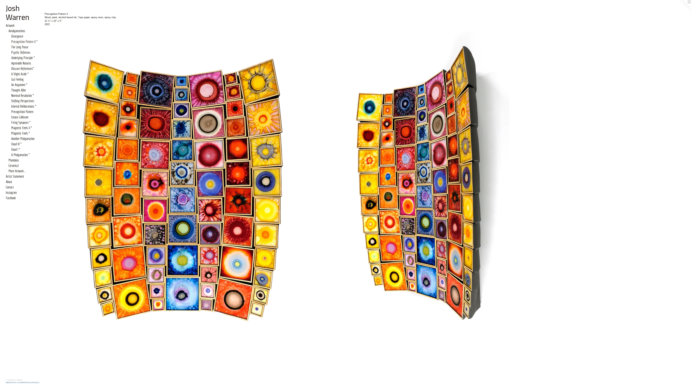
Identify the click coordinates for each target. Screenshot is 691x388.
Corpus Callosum (19, 117)
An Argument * (19, 85)
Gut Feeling (17, 79)
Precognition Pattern (22, 112)
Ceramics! (13, 165)
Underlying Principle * (23, 58)
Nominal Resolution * (22, 95)
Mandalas (13, 160)
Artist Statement (15, 176)
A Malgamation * (20, 155)
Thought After (18, 90)
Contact (10, 187)
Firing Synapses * (21, 122)
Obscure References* (22, 68)
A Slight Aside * (20, 74)
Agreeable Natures (21, 63)
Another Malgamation (23, 139)
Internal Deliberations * (23, 106)
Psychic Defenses (20, 52)
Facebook (11, 198)
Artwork (10, 25)
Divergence (17, 36)
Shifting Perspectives (22, 101)
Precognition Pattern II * (24, 42)
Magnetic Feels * (20, 133)
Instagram (11, 192)
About (9, 182)
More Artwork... (17, 171)
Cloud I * (15, 149)
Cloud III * (16, 144)
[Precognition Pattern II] (182, 188)
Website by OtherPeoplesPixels (22, 383)
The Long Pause (19, 47)
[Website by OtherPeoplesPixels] (684, 7)
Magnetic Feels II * (21, 128)
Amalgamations (16, 31)
